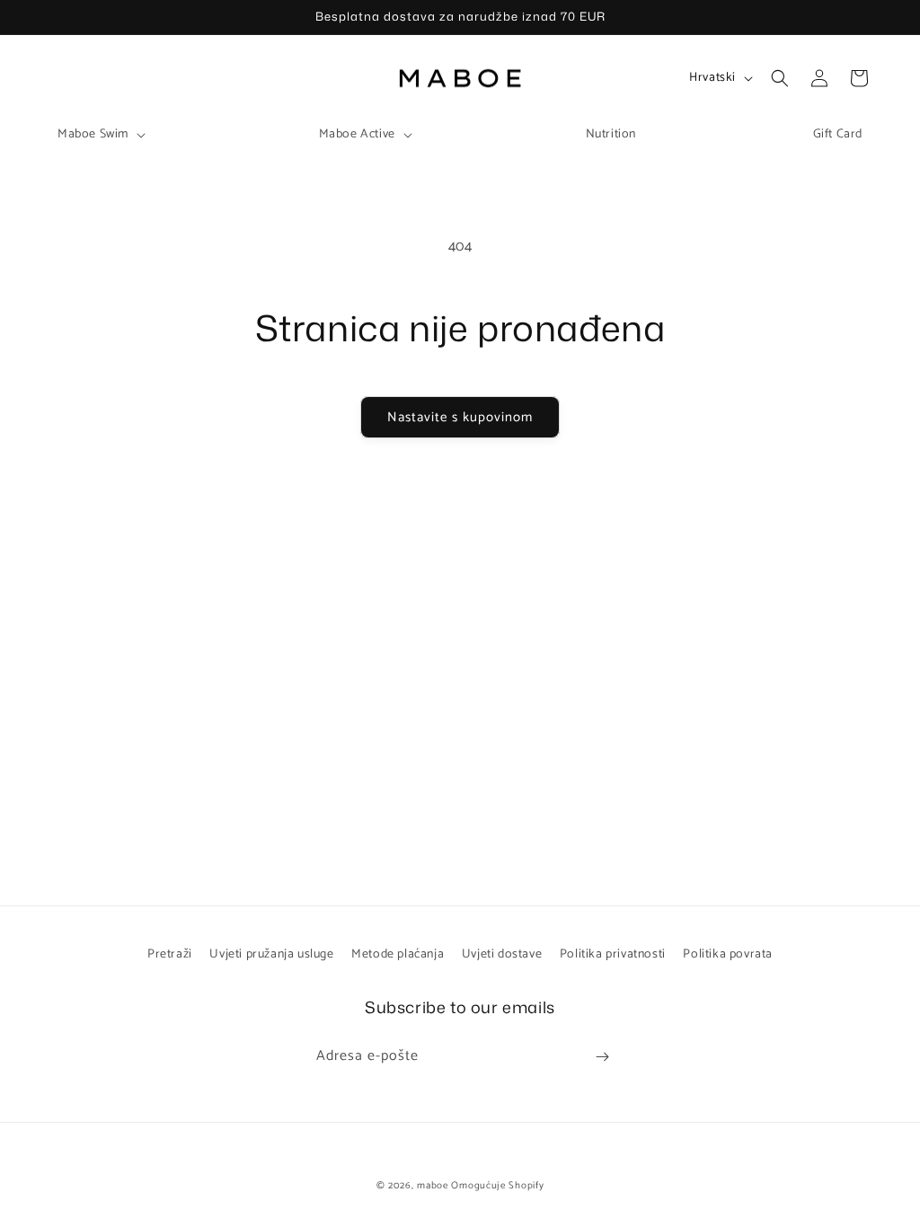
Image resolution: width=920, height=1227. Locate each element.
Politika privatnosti (613, 954)
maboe (432, 1186)
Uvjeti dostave (502, 954)
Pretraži (169, 954)
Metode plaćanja (397, 954)
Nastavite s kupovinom (460, 417)
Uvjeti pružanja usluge (271, 954)
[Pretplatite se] (602, 1057)
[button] (100, 135)
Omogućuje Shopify (497, 1186)
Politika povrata (728, 954)
